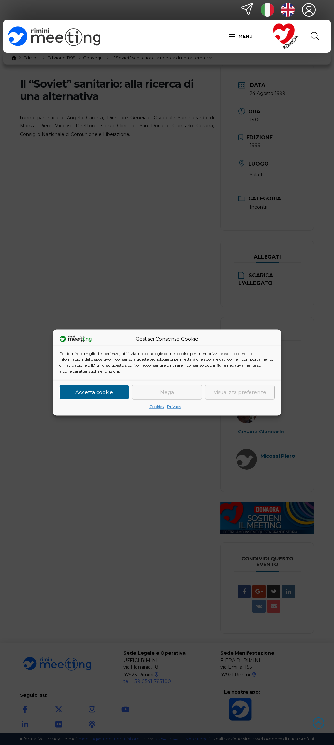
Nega (167, 392)
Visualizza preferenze (240, 392)
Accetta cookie (94, 392)
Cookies (156, 406)
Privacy (174, 406)
